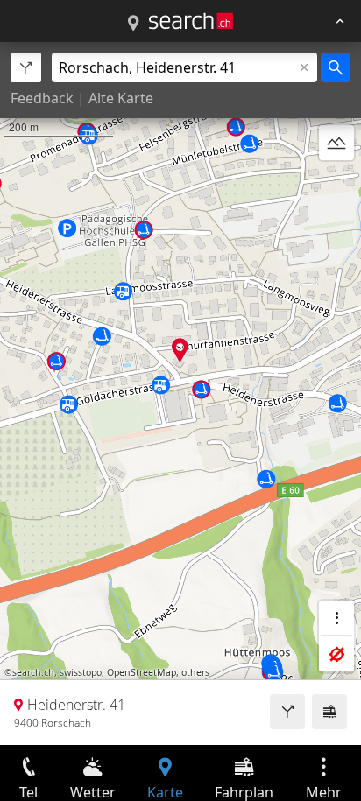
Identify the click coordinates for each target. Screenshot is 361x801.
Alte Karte (120, 98)
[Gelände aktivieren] (336, 142)
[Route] (287, 711)
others (195, 672)
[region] (180, 393)
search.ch (33, 672)
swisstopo (81, 672)
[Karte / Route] (133, 23)
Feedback (42, 98)
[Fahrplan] (329, 711)
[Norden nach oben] (336, 184)
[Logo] (191, 21)
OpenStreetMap (141, 672)
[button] (180, 350)
